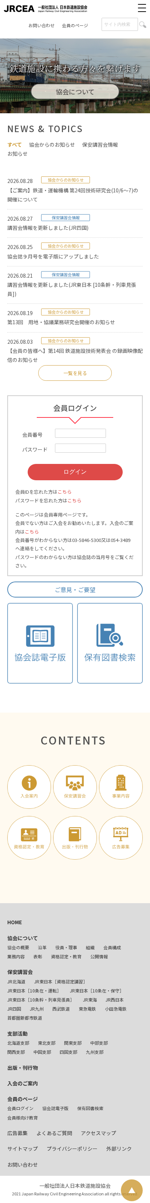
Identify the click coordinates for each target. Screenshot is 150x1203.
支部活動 (17, 1033)
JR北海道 (16, 981)
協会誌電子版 (55, 1108)
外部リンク (119, 1148)
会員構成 (112, 947)
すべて (14, 144)
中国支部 (42, 1052)
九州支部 (94, 1052)
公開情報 (99, 956)
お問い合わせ (41, 25)
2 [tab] (64, 104)
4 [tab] (86, 104)
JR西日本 (115, 999)
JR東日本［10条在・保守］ (97, 990)
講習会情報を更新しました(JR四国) (47, 227)
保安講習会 (20, 971)
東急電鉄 (87, 1009)
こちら (65, 491)
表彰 (37, 956)
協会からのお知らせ (52, 144)
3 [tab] (75, 104)
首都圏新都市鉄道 (24, 1018)
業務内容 (16, 956)
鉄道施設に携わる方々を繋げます (75, 68)
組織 (90, 947)
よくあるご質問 (54, 1133)
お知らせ (17, 153)
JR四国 (14, 1009)
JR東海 (90, 999)
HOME (14, 922)
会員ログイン (20, 1108)
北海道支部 (18, 1043)
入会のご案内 (22, 1083)
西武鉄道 (61, 1009)
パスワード (35, 449)
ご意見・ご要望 (75, 589)
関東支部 (73, 1043)
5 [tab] (96, 104)
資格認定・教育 (66, 956)
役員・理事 (66, 947)
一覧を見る (75, 373)
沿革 (42, 947)
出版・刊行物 (22, 1067)
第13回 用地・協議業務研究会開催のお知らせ (61, 322)
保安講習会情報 (100, 144)
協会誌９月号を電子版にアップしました (53, 256)
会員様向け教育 (22, 1117)
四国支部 (68, 1052)
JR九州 (37, 1009)
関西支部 (16, 1052)
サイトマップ (22, 1148)
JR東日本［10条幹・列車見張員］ (40, 999)
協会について (22, 938)
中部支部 (99, 1043)
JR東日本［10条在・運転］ (34, 990)
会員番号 (32, 434)
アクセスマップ (98, 1133)
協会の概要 (18, 947)
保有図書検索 (90, 1108)
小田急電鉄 (116, 1009)
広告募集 (17, 1133)
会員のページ (75, 25)
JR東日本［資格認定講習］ (60, 981)
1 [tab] (53, 104)
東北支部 (46, 1043)
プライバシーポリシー (72, 1148)
